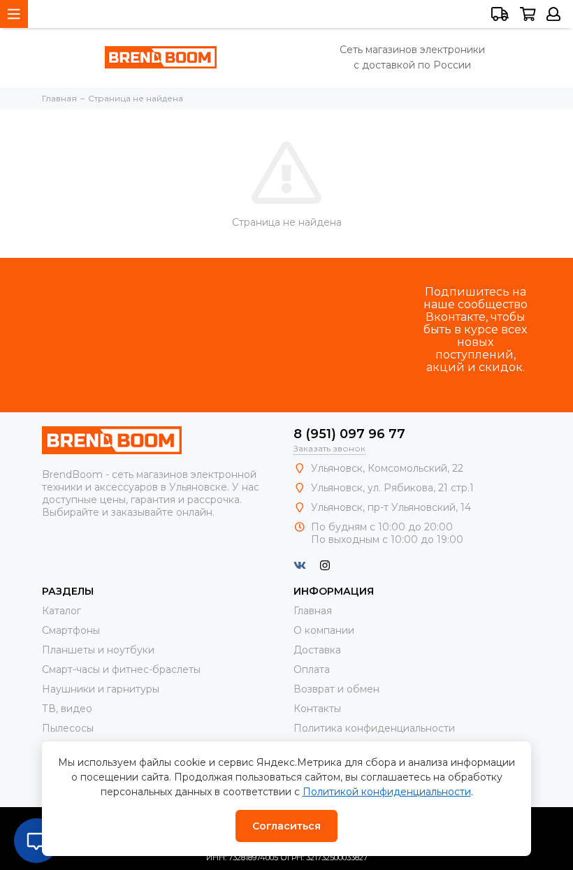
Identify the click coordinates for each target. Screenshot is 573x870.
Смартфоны (71, 630)
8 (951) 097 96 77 (349, 434)
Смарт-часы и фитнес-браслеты (121, 669)
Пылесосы (68, 728)
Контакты (317, 708)
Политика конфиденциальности (374, 728)
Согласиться (286, 826)
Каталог (61, 610)
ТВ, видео (67, 708)
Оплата (311, 669)
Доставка (317, 650)
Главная (312, 610)
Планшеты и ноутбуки (98, 650)
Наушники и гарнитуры (100, 689)
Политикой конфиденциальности (387, 791)
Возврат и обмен (336, 689)
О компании (323, 630)
